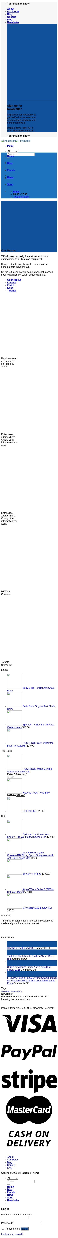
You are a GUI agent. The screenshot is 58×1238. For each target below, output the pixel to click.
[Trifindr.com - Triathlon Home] (15, 141)
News (10, 177)
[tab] (14, 280)
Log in (24, 1229)
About (10, 9)
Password (7, 1223)
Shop (10, 184)
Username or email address (16, 1214)
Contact (11, 17)
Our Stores (13, 11)
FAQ (9, 19)
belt (2, 991)
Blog (9, 14)
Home (10, 156)
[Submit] (8, 1184)
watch (19, 991)
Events (11, 170)
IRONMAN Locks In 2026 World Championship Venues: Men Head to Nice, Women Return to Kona (32, 981)
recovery (13, 991)
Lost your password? (12, 1234)
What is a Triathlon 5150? (20, 948)
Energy (7, 991)
